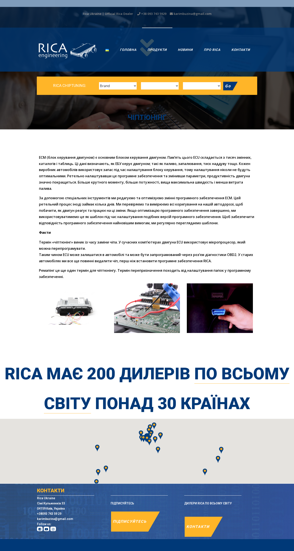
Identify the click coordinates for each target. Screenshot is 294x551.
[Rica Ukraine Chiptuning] (67, 49)
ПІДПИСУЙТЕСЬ (130, 521)
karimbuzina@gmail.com (193, 14)
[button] (149, 442)
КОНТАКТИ (197, 526)
